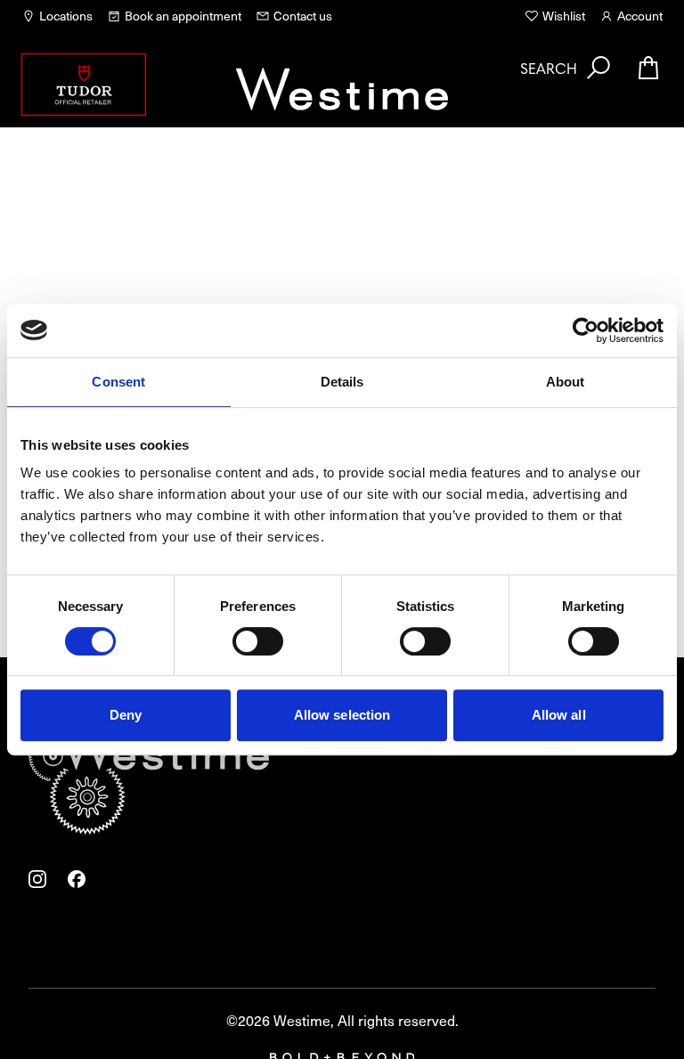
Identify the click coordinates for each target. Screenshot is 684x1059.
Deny (126, 714)
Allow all (559, 714)
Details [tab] (342, 381)
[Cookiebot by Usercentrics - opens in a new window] (586, 330)
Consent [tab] (118, 381)
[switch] (257, 641)
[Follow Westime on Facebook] (77, 879)
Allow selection (342, 714)
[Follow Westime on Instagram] (37, 879)
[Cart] (648, 67)
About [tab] (565, 381)
